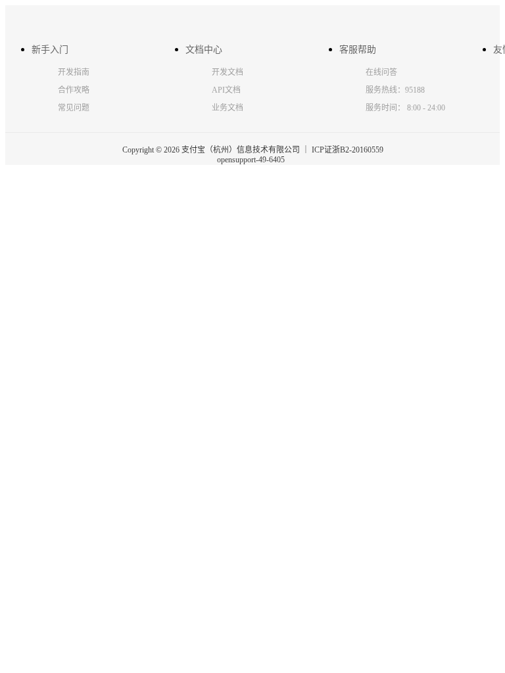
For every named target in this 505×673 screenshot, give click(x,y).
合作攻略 (73, 90)
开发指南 (73, 72)
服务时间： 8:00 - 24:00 (405, 107)
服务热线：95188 (395, 90)
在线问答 (381, 72)
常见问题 (73, 107)
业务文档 (227, 107)
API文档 (226, 90)
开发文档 (227, 72)
